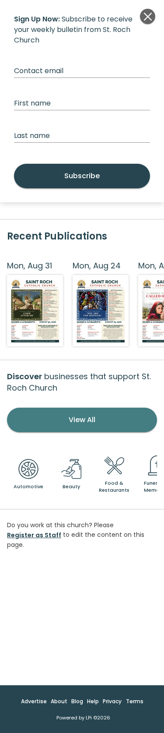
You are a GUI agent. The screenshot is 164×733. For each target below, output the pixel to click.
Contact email (38, 71)
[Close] (147, 16)
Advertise (34, 701)
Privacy (112, 701)
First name (32, 103)
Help (93, 701)
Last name (32, 135)
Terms (134, 701)
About (59, 701)
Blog (77, 701)
